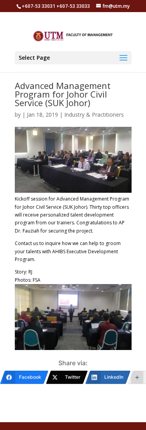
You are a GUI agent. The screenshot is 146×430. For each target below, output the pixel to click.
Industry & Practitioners (94, 114)
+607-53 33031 (39, 6)
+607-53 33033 (73, 6)
